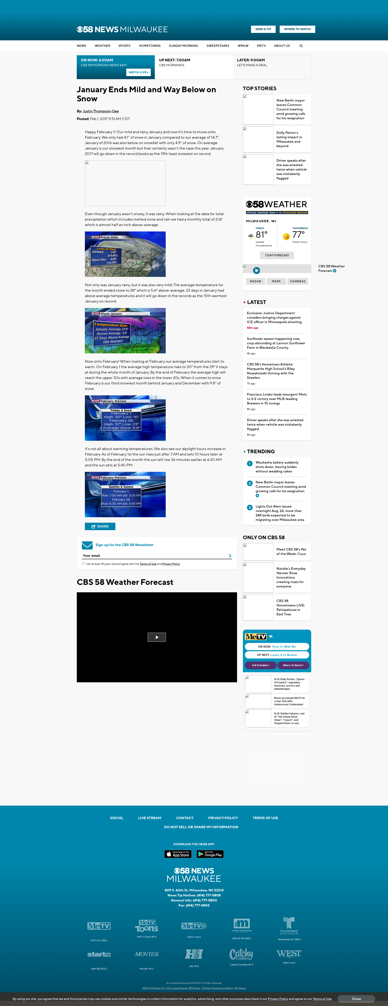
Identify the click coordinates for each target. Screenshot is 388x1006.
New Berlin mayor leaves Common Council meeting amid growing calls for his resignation (290, 109)
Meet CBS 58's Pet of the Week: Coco (291, 551)
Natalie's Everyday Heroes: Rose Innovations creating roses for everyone (291, 577)
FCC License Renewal (177, 988)
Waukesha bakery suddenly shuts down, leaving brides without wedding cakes (277, 467)
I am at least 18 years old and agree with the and (133, 564)
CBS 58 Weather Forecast (331, 268)
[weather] (251, 237)
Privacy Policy (171, 564)
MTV (261, 46)
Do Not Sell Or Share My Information (201, 827)
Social (116, 818)
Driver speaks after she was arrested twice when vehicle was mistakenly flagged (291, 169)
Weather (102, 46)
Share (103, 526)
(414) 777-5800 (205, 900)
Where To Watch (297, 29)
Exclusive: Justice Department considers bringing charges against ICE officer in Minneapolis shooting (274, 317)
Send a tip (263, 29)
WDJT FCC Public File (153, 988)
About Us (282, 46)
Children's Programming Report (217, 988)
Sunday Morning (183, 46)
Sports (124, 46)
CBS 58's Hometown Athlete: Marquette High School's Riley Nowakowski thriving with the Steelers (271, 371)
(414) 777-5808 (209, 895)
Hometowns (150, 46)
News (81, 46)
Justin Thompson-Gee (101, 111)
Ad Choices (240, 988)
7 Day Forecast (277, 255)
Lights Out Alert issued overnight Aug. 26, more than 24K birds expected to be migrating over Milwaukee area (280, 513)
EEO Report (194, 988)
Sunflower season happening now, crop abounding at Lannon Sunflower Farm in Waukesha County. (276, 343)
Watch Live (138, 72)
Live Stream (149, 818)
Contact (184, 818)
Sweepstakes (218, 46)
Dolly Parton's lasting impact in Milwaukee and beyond (289, 139)
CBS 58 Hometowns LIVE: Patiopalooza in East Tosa (290, 608)
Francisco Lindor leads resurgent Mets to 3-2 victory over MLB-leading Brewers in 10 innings (277, 399)
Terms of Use (148, 564)
